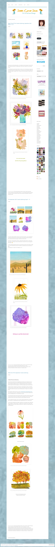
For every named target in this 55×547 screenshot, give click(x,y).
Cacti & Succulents (28, 364)
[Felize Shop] (38, 158)
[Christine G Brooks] (38, 148)
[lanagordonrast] (44, 148)
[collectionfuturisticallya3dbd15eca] (42, 150)
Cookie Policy (16, 545)
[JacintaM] (44, 160)
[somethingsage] (44, 156)
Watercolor (20, 192)
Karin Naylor (38, 130)
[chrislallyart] (40, 152)
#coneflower (15, 193)
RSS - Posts (38, 176)
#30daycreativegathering (27, 192)
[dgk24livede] (38, 154)
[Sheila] (42, 162)
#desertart (18, 193)
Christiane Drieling (39, 125)
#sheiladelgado (27, 193)
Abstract (22, 191)
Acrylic (23, 525)
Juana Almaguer (39, 128)
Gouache (9, 192)
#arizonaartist (10, 193)
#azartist (13, 193)
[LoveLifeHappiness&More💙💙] (42, 160)
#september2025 (10, 530)
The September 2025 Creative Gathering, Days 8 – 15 (19, 199)
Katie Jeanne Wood (39, 131)
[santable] (44, 152)
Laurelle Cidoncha (39, 135)
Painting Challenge (16, 192)
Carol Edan (38, 123)
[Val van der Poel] (38, 150)
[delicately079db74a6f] (38, 164)
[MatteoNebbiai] (38, 156)
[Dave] (40, 160)
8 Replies (9, 26)
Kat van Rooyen (39, 132)
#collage (22, 529)
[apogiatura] (44, 154)
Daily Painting (29, 191)
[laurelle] (38, 162)
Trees (22, 526)
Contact (28, 4)
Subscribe (39, 38)
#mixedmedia (31, 529)
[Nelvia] (38, 173)
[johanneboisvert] (42, 148)
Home (9, 4)
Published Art (20, 4)
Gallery (16, 4)
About (12, 4)
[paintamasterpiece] (40, 156)
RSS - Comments (39, 178)
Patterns (20, 526)
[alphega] (42, 156)
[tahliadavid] (40, 162)
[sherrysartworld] (44, 158)
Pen (21, 526)
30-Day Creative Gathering (17, 191)
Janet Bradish (38, 127)
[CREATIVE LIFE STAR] (38, 152)
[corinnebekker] (42, 154)
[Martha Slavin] (42, 164)
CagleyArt (38, 124)
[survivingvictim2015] (44, 162)
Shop (24, 4)
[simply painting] (38, 160)
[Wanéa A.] (40, 158)
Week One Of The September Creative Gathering (18, 372)
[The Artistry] (40, 164)
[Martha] (40, 150)
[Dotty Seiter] (42, 158)
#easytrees (28, 529)
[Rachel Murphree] (40, 154)
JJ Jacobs (38, 129)
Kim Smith (38, 133)
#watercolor (19, 367)
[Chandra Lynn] (44, 164)
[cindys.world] (42, 152)
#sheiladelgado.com (18, 530)
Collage (26, 191)
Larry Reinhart (38, 134)
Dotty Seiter (38, 126)
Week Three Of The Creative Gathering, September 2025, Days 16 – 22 (20, 24)
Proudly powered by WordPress (11, 537)
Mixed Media (12, 192)
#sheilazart (30, 193)
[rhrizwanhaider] (40, 173)
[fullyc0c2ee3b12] (40, 148)
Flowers (13, 365)
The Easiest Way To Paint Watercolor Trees (26, 391)
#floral (21, 193)
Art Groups (24, 191)
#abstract (31, 192)
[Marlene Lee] (44, 150)
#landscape (23, 193)
